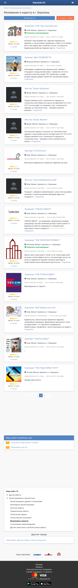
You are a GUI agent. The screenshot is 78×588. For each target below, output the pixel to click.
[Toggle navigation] (5, 2)
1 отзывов (14, 200)
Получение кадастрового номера (24, 443)
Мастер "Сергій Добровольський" (41, 180)
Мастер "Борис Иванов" (36, 119)
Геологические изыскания (20, 518)
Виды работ (11, 491)
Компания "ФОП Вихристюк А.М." (40, 307)
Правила (39, 567)
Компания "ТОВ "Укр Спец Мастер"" (42, 26)
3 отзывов (13, 223)
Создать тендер (66, 18)
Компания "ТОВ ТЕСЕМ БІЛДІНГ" (40, 274)
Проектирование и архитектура (22, 498)
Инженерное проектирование (22, 505)
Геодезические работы (19, 511)
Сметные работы (17, 508)
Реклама (39, 565)
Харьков (20, 540)
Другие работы (15, 495)
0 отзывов (13, 47)
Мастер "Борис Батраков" (37, 88)
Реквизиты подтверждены (38, 33)
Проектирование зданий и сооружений (26, 501)
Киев (8, 540)
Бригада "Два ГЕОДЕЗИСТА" (38, 57)
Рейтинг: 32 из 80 (13, 75)
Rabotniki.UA (39, 2)
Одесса (27, 540)
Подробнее (60, 48)
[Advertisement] (39, 469)
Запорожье (41, 540)
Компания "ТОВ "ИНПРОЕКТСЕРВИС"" (42, 240)
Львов (33, 540)
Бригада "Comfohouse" (35, 150)
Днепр (13, 540)
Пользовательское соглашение (39, 569)
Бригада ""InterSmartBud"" (37, 339)
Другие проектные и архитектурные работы (28, 527)
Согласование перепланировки (22, 524)
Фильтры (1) (30, 18)
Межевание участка (19, 447)
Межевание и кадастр (19, 521)
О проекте (48, 572)
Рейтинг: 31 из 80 (13, 357)
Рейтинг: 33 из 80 (13, 44)
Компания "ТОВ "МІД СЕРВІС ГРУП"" (42, 368)
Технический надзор (18, 514)
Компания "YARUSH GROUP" (38, 209)
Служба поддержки (34, 572)
